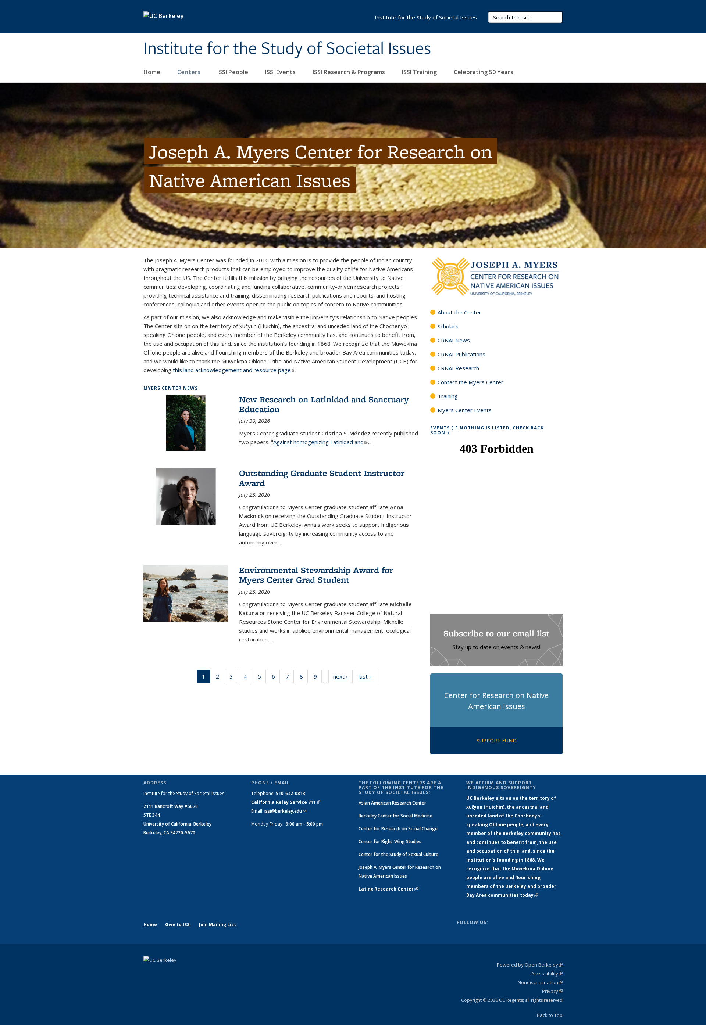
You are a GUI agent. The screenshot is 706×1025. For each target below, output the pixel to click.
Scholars (448, 326)
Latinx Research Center (388, 889)
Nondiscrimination (540, 982)
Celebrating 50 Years (484, 72)
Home (152, 72)
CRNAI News (454, 340)
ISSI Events (281, 72)
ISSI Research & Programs (349, 72)
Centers (189, 72)
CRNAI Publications (461, 354)
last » (368, 678)
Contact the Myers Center (470, 382)
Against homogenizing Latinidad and (320, 442)
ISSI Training (420, 72)
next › (343, 678)
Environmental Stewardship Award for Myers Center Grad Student (316, 574)
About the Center (459, 312)
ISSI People (233, 72)
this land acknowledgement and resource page (234, 370)
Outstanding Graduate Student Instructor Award (321, 477)
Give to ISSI (178, 924)
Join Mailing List (217, 924)
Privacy (552, 991)
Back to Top (550, 1015)
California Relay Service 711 (285, 802)
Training (448, 396)
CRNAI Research (458, 368)
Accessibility (547, 973)
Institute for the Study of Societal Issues (287, 49)
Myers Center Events (465, 410)
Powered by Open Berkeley (530, 964)
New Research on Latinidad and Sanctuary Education (324, 403)
